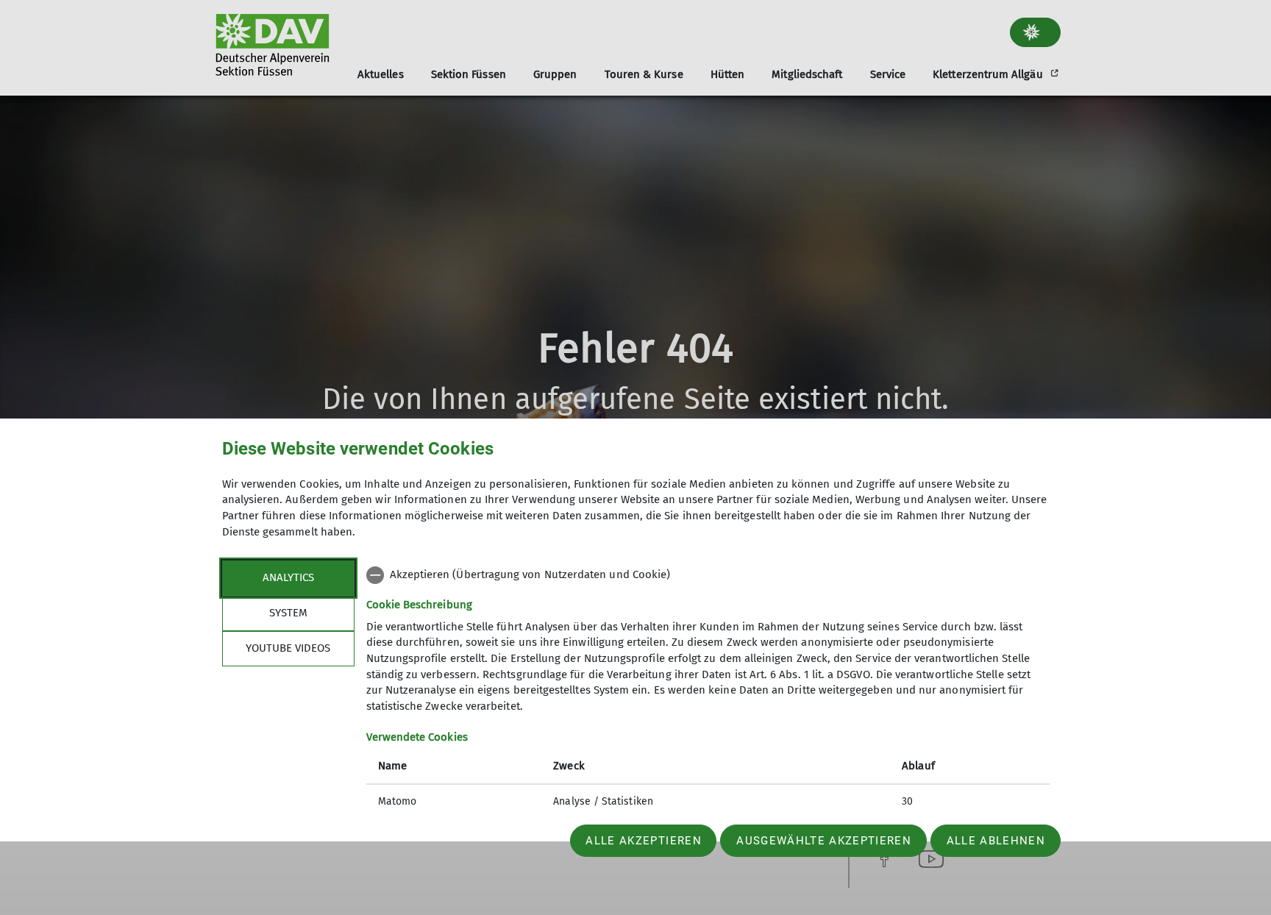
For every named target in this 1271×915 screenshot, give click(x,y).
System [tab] (288, 612)
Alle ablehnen (996, 840)
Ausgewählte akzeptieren (823, 840)
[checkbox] (708, 575)
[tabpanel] (708, 689)
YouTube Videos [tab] (288, 648)
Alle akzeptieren (643, 840)
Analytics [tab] (288, 577)
